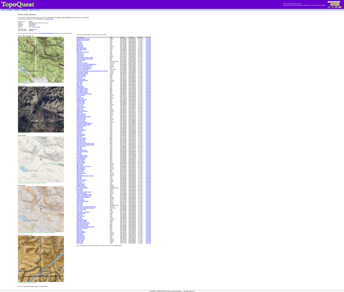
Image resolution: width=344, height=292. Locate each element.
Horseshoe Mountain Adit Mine (84, 123)
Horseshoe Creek (81, 119)
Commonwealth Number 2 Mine (85, 58)
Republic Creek (80, 185)
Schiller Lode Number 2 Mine (84, 196)
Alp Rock (79, 41)
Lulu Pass (79, 154)
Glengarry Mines (81, 100)
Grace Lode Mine (81, 107)
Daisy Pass (80, 83)
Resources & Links (34, 9)
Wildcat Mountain (81, 232)
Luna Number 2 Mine (82, 157)
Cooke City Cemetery (82, 63)
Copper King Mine (81, 75)
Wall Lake (79, 229)
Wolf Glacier (80, 233)
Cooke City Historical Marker (84, 68)
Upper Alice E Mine (82, 221)
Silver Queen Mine (81, 209)
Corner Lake (80, 77)
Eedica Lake (80, 85)
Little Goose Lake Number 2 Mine (85, 145)
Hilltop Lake (80, 112)
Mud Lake (79, 177)
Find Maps (17, 9)
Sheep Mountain (81, 200)
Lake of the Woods (81, 138)
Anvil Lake (79, 42)
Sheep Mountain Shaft (82, 201)
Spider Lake (80, 214)
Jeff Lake (79, 132)
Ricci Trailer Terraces (82, 188)
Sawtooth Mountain (82, 193)
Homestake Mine (81, 115)
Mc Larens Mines (81, 159)
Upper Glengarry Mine (82, 225)
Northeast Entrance (82, 179)
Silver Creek (80, 202)
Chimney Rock (80, 54)
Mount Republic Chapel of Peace (85, 175)
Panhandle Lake (81, 183)
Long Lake (79, 149)
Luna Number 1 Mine (82, 155)
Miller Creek (80, 165)
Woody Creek (80, 240)
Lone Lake (79, 147)
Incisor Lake (80, 128)
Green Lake (80, 108)
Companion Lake (81, 60)
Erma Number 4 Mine (82, 92)
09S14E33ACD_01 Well (83, 40)
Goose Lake (80, 106)
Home (3, 9)
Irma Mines (79, 131)
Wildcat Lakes (80, 231)
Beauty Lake (80, 45)
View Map (148, 38)
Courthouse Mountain (82, 80)
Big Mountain (80, 46)
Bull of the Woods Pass (83, 52)
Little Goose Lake (81, 142)
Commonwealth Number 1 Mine (85, 57)
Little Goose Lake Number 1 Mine (85, 143)
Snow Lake (79, 210)
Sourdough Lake (81, 213)
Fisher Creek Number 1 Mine (84, 93)
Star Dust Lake (80, 216)
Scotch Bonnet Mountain (83, 197)
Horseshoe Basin (81, 118)
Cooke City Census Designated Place (86, 64)
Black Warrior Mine (81, 48)
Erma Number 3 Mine (82, 91)
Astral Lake (80, 44)
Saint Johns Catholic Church (84, 192)
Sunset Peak (80, 218)
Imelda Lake (80, 127)
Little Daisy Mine (81, 139)
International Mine (81, 130)
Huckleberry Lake (81, 126)
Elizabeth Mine (80, 87)
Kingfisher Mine (81, 134)
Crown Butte (80, 81)
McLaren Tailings (81, 162)
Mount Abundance (81, 173)
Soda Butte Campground (83, 212)
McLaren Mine (80, 161)
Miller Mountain (80, 167)
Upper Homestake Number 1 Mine (85, 226)
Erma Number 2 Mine (82, 89)
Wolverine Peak (81, 239)
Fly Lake (79, 96)
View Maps (9, 9)
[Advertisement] (7, 40)
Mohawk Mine (80, 170)
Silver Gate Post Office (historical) (85, 208)
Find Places (24, 9)
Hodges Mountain (81, 114)
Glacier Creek (80, 97)
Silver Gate (79, 205)
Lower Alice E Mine (82, 150)
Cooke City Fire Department (84, 67)
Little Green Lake (81, 146)
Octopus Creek (80, 181)
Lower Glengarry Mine (82, 151)
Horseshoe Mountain (82, 122)
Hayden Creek (80, 110)
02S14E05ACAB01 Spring (83, 38)
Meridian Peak (80, 163)
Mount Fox (79, 174)
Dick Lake (79, 84)
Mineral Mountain (81, 169)
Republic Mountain (81, 186)
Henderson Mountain (82, 111)
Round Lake (80, 190)
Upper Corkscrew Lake (82, 224)
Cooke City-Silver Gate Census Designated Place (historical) (92, 71)
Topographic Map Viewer (46, 33)
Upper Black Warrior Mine (83, 222)
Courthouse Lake (81, 79)
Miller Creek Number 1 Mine (84, 166)
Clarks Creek (80, 56)
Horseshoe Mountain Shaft (83, 124)
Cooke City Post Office (83, 69)
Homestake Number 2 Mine (84, 116)
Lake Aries (79, 136)
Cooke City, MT (49, 19)
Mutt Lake (79, 178)
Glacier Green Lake (82, 99)
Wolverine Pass (81, 237)
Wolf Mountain (80, 235)
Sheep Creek (80, 198)
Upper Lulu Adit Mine (82, 228)
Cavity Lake (80, 53)
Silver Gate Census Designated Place (86, 206)
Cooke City (79, 61)
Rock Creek (80, 189)
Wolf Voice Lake (81, 236)
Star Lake (79, 217)
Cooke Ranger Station (82, 72)
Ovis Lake (79, 182)
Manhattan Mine (81, 158)
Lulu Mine (79, 153)
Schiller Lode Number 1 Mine (84, 194)
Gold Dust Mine (81, 102)
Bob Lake (79, 50)
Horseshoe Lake (81, 120)
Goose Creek (80, 104)
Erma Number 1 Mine (82, 88)
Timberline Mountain (82, 220)
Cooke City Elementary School (85, 65)
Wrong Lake (80, 243)
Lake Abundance (81, 135)
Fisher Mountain (81, 95)
